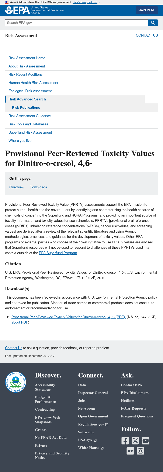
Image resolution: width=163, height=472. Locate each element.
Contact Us (147, 35)
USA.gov (85, 440)
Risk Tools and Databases (28, 124)
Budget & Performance (45, 399)
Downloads (38, 187)
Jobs (82, 400)
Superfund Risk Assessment (30, 132)
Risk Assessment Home (26, 58)
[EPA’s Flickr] (130, 451)
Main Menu (146, 10)
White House (88, 448)
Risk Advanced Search (27, 99)
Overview (16, 187)
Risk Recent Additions (25, 74)
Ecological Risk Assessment (30, 91)
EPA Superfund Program (58, 253)
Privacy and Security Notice (52, 455)
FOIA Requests (133, 408)
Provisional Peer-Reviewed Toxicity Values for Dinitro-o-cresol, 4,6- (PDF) (68, 317)
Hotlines (128, 400)
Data (82, 385)
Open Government (93, 416)
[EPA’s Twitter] (135, 440)
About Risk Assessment (26, 66)
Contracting (45, 409)
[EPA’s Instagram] (140, 451)
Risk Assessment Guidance (29, 116)
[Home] (17, 10)
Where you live (19, 141)
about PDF (19, 322)
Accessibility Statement (45, 387)
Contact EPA (131, 385)
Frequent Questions (137, 416)
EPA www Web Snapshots (47, 419)
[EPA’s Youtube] (145, 440)
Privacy (41, 445)
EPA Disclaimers (135, 393)
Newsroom (86, 408)
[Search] (153, 22)
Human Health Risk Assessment (33, 83)
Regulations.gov (91, 424)
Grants (40, 430)
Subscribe (86, 432)
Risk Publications (26, 107)
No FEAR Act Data (51, 437)
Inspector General (93, 393)
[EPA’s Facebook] (125, 440)
